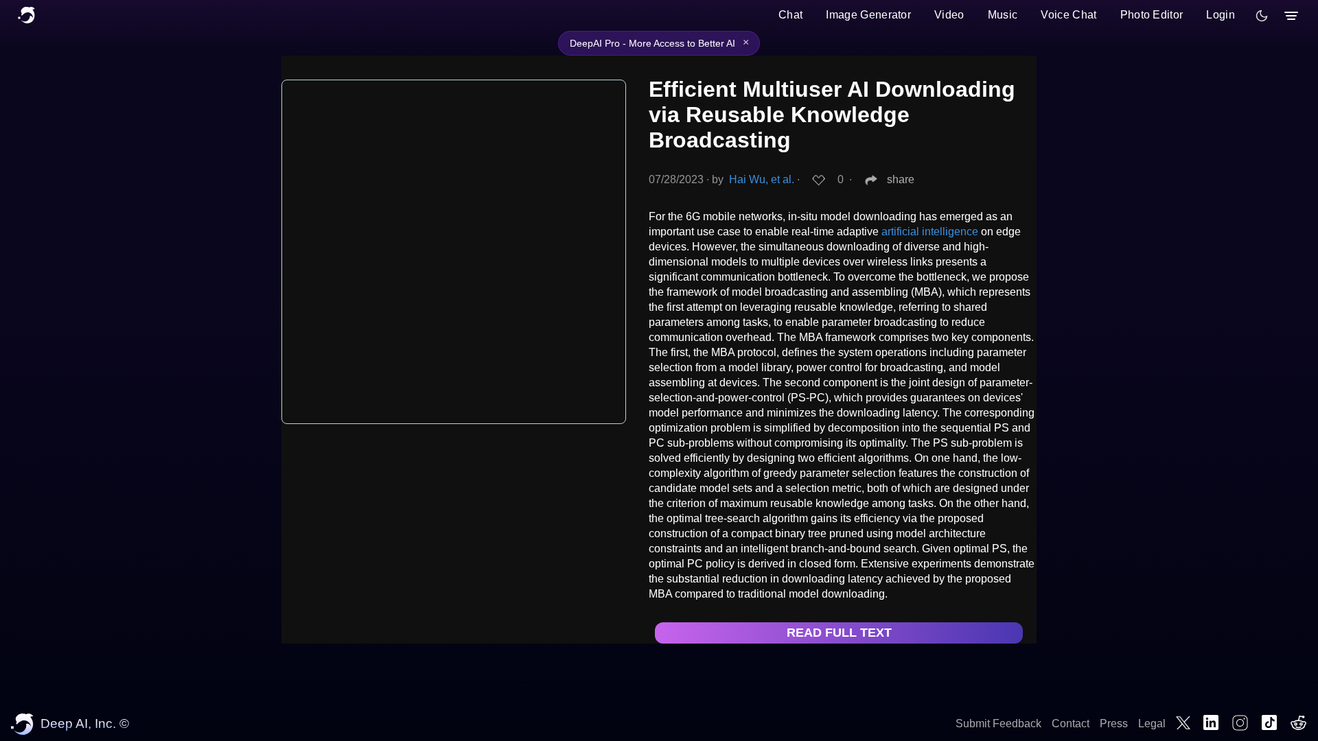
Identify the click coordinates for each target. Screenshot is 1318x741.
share (900, 179)
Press (1114, 723)
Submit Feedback (998, 723)
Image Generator (868, 15)
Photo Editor (1151, 15)
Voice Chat (1068, 15)
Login (1220, 15)
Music (1003, 15)
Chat (790, 15)
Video (949, 15)
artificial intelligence (929, 231)
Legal (1152, 723)
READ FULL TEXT (839, 632)
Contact (1070, 723)
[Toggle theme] (1262, 16)
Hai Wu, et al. (761, 179)
